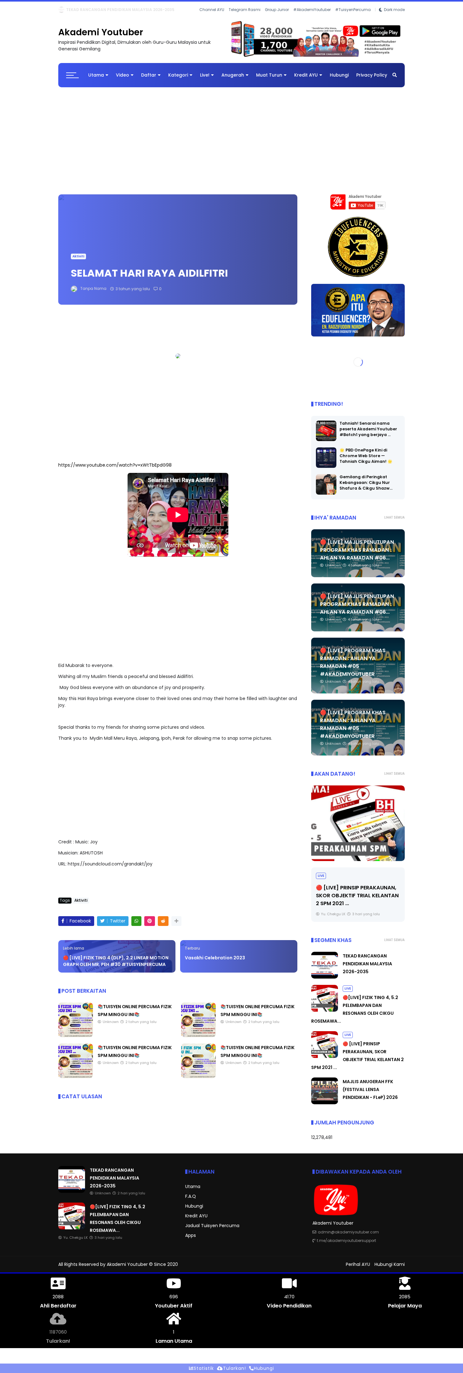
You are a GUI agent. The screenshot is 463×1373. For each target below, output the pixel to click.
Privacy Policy (371, 80)
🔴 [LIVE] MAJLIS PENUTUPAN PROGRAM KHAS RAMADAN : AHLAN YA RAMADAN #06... (357, 554)
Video (122, 80)
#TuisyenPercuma (353, 18)
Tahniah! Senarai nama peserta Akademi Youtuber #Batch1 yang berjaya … (368, 434)
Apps (190, 1241)
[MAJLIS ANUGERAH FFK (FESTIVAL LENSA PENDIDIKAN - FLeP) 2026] (324, 1108)
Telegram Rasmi (244, 18)
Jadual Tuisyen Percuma (212, 1231)
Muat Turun (269, 80)
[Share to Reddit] (163, 926)
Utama (96, 80)
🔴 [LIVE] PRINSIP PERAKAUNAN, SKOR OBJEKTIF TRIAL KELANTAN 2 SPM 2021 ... (357, 900)
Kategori (178, 80)
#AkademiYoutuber (312, 18)
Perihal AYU (358, 1270)
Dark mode (394, 18)
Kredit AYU (306, 80)
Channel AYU (211, 18)
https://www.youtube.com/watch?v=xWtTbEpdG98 (115, 470)
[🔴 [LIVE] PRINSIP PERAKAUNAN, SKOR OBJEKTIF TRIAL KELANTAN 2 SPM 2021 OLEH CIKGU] (358, 828)
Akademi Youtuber (100, 38)
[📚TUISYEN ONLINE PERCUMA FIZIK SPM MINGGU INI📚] (75, 1041)
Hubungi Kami (389, 1270)
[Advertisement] (231, 143)
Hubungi (339, 80)
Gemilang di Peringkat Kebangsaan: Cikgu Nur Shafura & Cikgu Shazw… (366, 487)
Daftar (148, 80)
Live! (204, 80)
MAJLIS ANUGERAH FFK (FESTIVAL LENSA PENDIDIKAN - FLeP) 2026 (370, 1095)
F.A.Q (190, 1201)
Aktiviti (78, 261)
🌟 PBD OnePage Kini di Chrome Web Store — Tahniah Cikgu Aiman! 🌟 (366, 460)
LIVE (63, 9)
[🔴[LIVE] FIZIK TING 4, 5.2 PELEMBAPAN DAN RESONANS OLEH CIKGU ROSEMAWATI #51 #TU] (75, 11)
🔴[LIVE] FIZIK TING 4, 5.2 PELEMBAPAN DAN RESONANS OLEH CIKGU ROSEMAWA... (160, 9)
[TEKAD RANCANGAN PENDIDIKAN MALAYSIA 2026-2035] (324, 982)
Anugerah (232, 80)
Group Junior (277, 18)
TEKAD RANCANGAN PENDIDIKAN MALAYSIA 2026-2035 (367, 969)
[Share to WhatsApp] (136, 926)
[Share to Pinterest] (149, 926)
